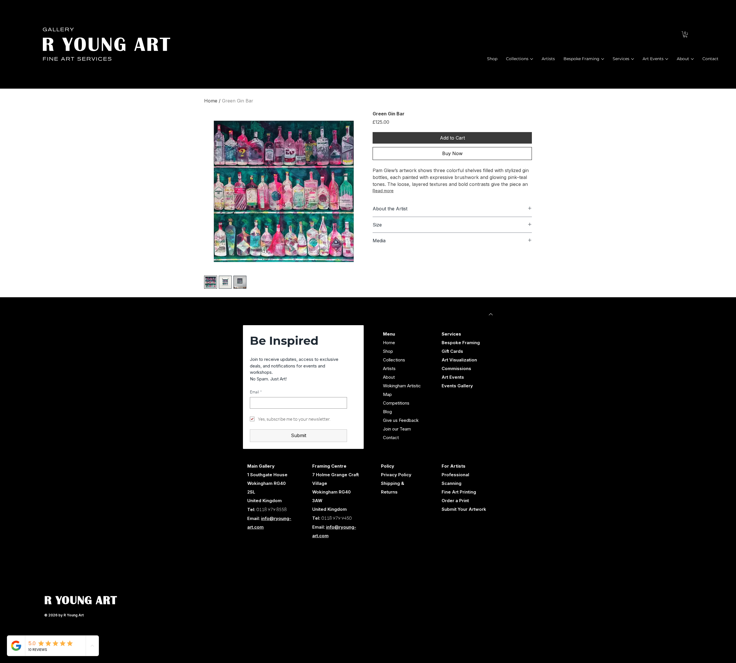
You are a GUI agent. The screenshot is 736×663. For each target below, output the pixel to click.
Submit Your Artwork (464, 509)
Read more (383, 190)
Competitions (396, 403)
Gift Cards (452, 351)
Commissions (456, 368)
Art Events (453, 377)
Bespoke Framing (461, 342)
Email (256, 391)
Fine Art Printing (459, 492)
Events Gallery (457, 385)
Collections (394, 360)
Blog (387, 411)
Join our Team (397, 429)
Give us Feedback (401, 420)
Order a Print (455, 500)
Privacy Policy (396, 474)
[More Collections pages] (531, 59)
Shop (388, 351)
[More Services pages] (632, 59)
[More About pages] (692, 59)
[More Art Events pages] (666, 59)
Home (210, 101)
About (389, 377)
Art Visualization (459, 360)
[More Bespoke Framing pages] (602, 59)
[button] (685, 34)
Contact (391, 437)
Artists (389, 368)
